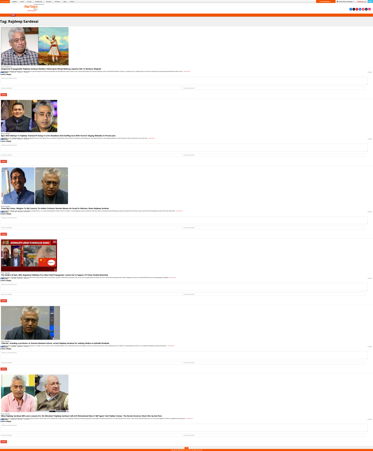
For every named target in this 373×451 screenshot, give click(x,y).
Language (346, 1)
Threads (48, 1)
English (15, 1)
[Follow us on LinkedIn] (360, 9)
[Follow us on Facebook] (350, 9)
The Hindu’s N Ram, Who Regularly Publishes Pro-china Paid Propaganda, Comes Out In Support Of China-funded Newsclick (54, 275)
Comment (26, 72)
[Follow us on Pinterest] (357, 9)
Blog (65, 1)
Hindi (22, 1)
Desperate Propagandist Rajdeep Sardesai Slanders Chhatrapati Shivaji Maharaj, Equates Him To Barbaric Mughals (51, 69)
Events (72, 1)
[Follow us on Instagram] (369, 9)
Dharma (57, 1)
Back (13, 15)
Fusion (29, 1)
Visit (369, 72)
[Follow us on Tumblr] (366, 9)
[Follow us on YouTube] (363, 9)
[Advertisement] (186, 8)
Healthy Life (38, 1)
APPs (370, 1)
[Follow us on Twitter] (354, 9)
